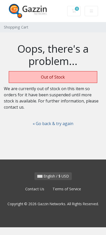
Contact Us (34, 188)
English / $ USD (55, 176)
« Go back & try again (53, 123)
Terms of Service (66, 188)
